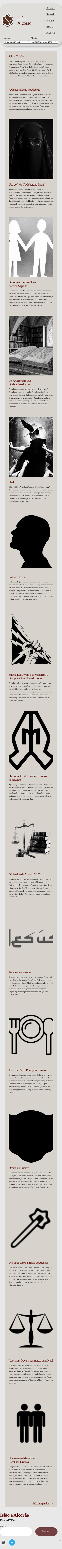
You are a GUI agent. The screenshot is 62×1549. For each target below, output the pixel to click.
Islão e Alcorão (14, 1515)
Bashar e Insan (17, 577)
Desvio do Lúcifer (19, 1168)
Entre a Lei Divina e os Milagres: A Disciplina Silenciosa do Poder (28, 676)
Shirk (11, 482)
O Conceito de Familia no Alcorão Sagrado (23, 284)
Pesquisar (3, 1526)
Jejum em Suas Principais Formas (27, 1070)
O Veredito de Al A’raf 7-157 (24, 874)
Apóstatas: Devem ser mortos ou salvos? (31, 1360)
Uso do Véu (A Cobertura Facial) (27, 184)
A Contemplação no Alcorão (24, 89)
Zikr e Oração (16, 56)
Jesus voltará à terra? (20, 972)
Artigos (50, 20)
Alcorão (34, 38)
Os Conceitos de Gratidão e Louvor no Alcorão (28, 777)
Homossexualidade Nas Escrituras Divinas (22, 1459)
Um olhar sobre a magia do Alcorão (28, 1262)
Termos (7, 38)
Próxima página (43, 1503)
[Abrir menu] (60, 1541)
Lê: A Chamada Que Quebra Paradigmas (20, 382)
